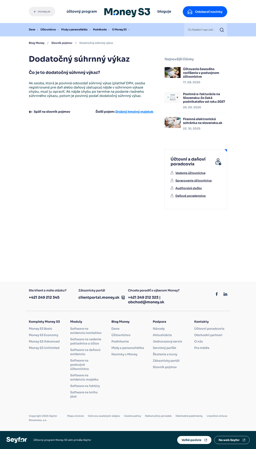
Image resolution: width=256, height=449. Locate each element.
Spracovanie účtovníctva (193, 180)
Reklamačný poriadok (158, 415)
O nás (198, 341)
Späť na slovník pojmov (52, 112)
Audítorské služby (188, 188)
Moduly (76, 321)
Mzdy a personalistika (74, 29)
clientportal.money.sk (99, 297)
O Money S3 (119, 29)
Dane (32, 29)
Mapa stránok (75, 415)
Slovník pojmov (61, 43)
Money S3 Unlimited (44, 348)
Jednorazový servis (167, 341)
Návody (159, 328)
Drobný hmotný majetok (134, 112)
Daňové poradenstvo (190, 196)
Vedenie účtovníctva (190, 173)
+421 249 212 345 (44, 297)
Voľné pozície (191, 440)
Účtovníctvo (48, 29)
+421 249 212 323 (143, 297)
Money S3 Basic (40, 328)
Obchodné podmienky (189, 415)
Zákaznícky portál (166, 361)
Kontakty (201, 321)
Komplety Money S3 (44, 321)
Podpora (159, 321)
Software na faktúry (85, 386)
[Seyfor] (16, 440)
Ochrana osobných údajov (104, 415)
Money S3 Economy (43, 335)
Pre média (201, 348)
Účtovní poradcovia (209, 328)
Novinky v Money (124, 354)
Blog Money (36, 43)
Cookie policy (132, 415)
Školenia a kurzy (165, 354)
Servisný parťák (164, 348)
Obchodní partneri (208, 335)
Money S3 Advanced (44, 341)
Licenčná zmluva (217, 415)
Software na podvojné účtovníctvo (79, 365)
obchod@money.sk (146, 302)
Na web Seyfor (229, 440)
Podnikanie (100, 29)
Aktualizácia (162, 335)
